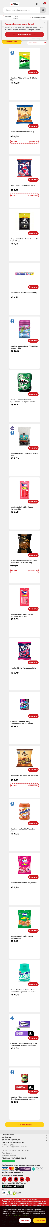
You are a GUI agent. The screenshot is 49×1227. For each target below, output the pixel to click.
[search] (24, 9)
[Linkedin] (22, 1179)
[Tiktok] (28, 1179)
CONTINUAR (40, 1220)
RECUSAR (25, 1220)
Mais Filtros (11, 41)
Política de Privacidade (18, 1215)
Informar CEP (24, 34)
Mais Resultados (24, 1125)
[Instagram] (11, 1179)
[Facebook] (5, 1179)
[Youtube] (17, 1179)
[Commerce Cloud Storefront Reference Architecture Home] (14, 4)
